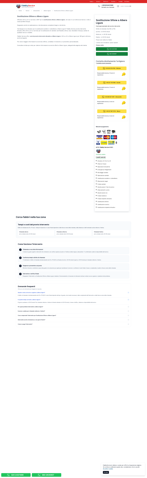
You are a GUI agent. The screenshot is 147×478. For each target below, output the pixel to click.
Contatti (120, 1)
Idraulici (98, 1)
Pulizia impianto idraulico (104, 198)
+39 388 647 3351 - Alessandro (113, 96)
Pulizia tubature (102, 196)
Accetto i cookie (108, 469)
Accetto (106, 472)
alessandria (36, 10)
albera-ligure (47, 10)
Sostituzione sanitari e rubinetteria (107, 178)
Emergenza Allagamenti (104, 169)
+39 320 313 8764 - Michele (113, 68)
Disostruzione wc (102, 193)
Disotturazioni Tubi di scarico (105, 187)
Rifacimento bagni (102, 181)
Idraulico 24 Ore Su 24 (104, 161)
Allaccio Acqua (101, 164)
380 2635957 (113, 54)
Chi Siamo (126, 1)
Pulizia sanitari (101, 184)
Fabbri (91, 1)
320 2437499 (113, 49)
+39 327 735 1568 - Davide (113, 82)
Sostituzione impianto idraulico (106, 207)
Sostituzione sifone (102, 201)
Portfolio (113, 1)
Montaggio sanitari (102, 172)
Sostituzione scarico (103, 204)
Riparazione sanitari (103, 175)
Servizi (27, 10)
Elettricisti (105, 1)
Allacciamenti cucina (103, 190)
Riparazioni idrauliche (103, 167)
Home (20, 10)
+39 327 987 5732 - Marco (113, 111)
